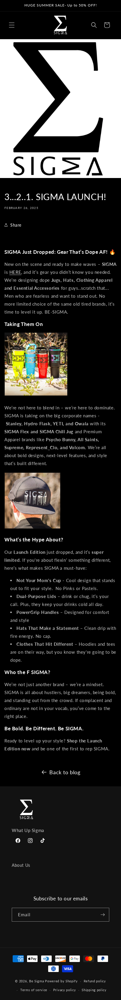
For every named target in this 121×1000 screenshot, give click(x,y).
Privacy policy (64, 990)
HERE (15, 272)
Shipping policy (94, 990)
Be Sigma (36, 981)
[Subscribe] (102, 915)
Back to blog (64, 772)
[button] (11, 25)
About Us (21, 865)
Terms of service (33, 990)
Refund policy (95, 981)
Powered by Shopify (61, 981)
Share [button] (15, 225)
